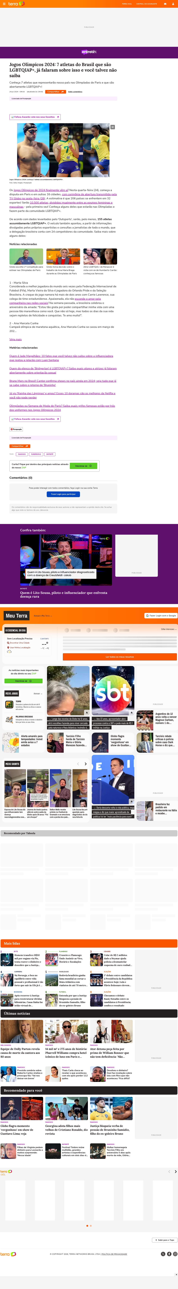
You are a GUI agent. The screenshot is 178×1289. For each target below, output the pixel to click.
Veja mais (15, 339)
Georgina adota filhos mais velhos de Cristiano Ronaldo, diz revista (66, 1129)
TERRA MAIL (127, 4)
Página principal (17, 4)
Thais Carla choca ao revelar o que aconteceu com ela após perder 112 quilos (75, 1074)
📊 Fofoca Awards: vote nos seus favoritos (33, 117)
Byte (16, 952)
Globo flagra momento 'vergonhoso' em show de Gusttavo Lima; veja (17, 1129)
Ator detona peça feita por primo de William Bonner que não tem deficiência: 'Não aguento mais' (109, 1053)
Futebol (62, 992)
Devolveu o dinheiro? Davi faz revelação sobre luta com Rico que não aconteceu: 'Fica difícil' (119, 1074)
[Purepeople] (16, 429)
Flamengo (63, 952)
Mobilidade (64, 972)
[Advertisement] (156, 1074)
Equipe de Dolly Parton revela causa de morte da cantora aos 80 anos (20, 1052)
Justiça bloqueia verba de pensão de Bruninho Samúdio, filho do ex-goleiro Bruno (109, 1129)
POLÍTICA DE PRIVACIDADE (114, 1254)
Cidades (107, 952)
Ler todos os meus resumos (120, 656)
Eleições (107, 972)
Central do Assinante (146, 4)
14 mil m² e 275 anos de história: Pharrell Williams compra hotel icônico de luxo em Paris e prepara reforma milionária (66, 1053)
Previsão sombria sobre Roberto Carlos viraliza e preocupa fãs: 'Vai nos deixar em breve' (29, 1074)
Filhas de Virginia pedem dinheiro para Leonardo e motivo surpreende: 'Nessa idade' (30, 1151)
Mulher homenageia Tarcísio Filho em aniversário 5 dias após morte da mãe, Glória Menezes (118, 1151)
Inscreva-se (21, 681)
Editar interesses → (169, 629)
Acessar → (38, 693)
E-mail (165, 4)
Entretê (49, 454)
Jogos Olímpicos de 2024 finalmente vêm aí (41, 190)
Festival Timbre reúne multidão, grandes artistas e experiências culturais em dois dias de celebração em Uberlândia (74, 1151)
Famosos (22, 454)
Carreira (18, 972)
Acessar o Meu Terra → (43, 615)
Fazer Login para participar (63, 494)
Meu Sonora (6, 1045)
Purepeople (36, 454)
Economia (18, 992)
